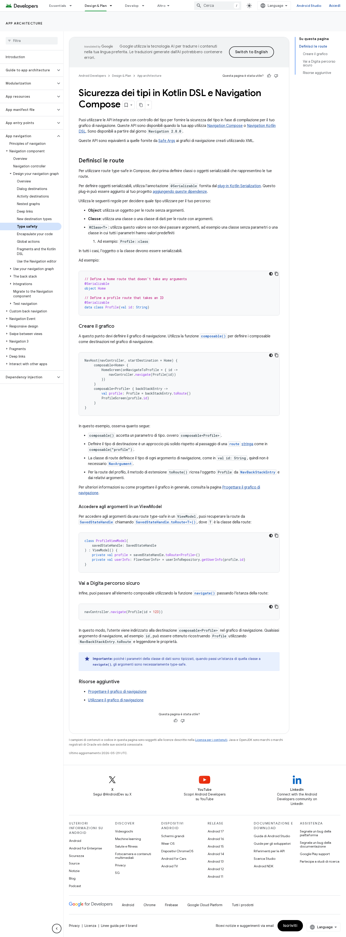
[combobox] (217, 5)
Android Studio (309, 6)
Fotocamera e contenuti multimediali (133, 856)
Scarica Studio (264, 858)
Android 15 (216, 846)
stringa (247, 444)
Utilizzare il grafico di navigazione (116, 700)
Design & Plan (96, 6)
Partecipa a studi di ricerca (319, 861)
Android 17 (216, 831)
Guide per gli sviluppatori (272, 843)
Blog (72, 878)
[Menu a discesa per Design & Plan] (113, 5)
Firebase (171, 905)
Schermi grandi (172, 836)
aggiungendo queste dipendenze (180, 191)
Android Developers (92, 76)
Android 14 (216, 854)
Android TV (169, 866)
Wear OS (168, 843)
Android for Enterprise (85, 848)
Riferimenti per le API (269, 851)
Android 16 (216, 839)
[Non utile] (276, 75)
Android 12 (216, 869)
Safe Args (166, 140)
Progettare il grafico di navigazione (117, 691)
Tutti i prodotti (242, 905)
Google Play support (315, 854)
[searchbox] (32, 40)
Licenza (90, 926)
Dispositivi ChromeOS (177, 851)
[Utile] (269, 75)
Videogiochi (124, 831)
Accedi (335, 6)
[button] (28, 70)
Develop (132, 6)
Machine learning (128, 839)
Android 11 (215, 876)
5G (117, 873)
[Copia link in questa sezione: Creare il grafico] (119, 326)
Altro (161, 6)
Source (74, 863)
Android (75, 841)
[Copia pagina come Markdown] (141, 105)
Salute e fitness (126, 846)
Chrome (150, 905)
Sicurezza (76, 856)
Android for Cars (173, 858)
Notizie (74, 871)
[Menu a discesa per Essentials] (72, 5)
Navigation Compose (225, 125)
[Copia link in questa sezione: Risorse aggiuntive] (124, 682)
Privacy (120, 865)
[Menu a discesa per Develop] (145, 5)
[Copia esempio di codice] (276, 274)
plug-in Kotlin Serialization (239, 186)
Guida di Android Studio (272, 836)
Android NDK (263, 866)
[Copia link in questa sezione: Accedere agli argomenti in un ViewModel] (166, 507)
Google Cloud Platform (204, 905)
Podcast (75, 886)
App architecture (24, 23)
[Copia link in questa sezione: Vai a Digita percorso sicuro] (144, 583)
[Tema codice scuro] (271, 274)
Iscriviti (290, 925)
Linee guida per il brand (119, 926)
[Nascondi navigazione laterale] (56, 928)
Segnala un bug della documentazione (315, 844)
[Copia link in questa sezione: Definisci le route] (128, 161)
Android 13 (216, 861)
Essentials (57, 6)
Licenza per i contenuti (211, 740)
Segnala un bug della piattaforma (315, 833)
